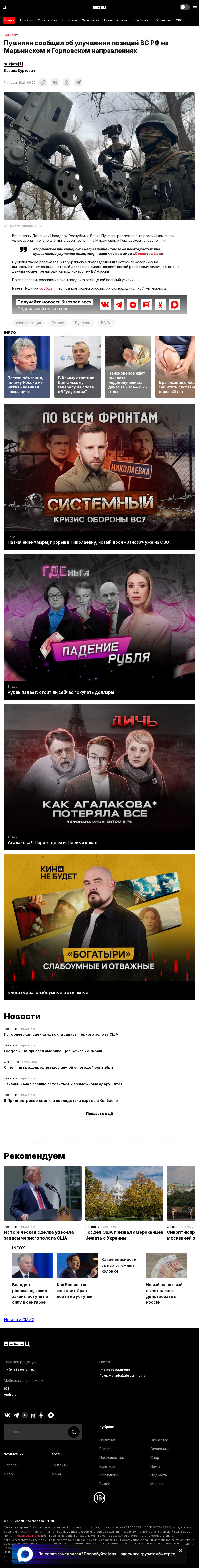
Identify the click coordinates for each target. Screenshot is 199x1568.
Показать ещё (99, 1113)
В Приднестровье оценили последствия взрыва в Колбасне (61, 1100)
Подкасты (158, 1475)
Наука (155, 1466)
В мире (106, 1449)
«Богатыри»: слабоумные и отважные (48, 992)
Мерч (56, 1474)
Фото (8, 1474)
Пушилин (82, 323)
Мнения (156, 1484)
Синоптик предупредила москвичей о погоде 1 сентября (58, 1067)
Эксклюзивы (48, 20)
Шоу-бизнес (141, 20)
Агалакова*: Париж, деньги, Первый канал (52, 842)
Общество (163, 20)
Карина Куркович (19, 71)
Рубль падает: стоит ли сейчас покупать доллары (61, 692)
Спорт (155, 1458)
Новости (26, 20)
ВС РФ (106, 323)
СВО (179, 20)
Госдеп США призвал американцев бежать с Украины (55, 1051)
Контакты (60, 1465)
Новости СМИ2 (19, 1319)
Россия (58, 323)
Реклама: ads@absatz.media (122, 1375)
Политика (69, 20)
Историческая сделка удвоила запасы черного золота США (61, 1034)
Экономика (90, 20)
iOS (6, 1388)
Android (10, 1394)
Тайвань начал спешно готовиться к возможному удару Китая (63, 1084)
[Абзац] (99, 7)
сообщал (47, 288)
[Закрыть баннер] (180, 1550)
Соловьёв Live (148, 253)
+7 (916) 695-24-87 (19, 1369)
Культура (107, 1466)
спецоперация (28, 323)
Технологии (109, 1475)
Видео (9, 20)
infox (10, 332)
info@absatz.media (115, 1369)
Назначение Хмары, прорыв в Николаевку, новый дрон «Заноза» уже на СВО (88, 542)
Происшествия (115, 20)
